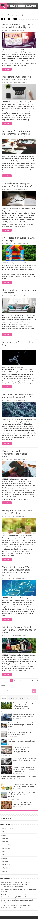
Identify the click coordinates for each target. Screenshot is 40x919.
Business (6, 832)
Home (3, 15)
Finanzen (6, 841)
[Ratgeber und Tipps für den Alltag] (19, 5)
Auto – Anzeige (8, 828)
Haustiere (6, 855)
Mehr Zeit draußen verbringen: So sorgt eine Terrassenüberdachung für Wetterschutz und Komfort (22, 724)
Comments (19, 698)
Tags (27, 698)
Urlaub (5, 871)
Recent (4, 698)
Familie (5, 838)
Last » (3, 685)
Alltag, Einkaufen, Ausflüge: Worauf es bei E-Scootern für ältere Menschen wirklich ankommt (21, 794)
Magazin (6, 861)
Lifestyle (5, 858)
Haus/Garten (7, 848)
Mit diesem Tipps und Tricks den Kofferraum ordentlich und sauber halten (19, 630)
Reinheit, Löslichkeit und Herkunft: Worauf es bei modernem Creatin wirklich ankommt (23, 769)
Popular (11, 698)
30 (32, 683)
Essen (5, 835)
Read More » (7, 69)
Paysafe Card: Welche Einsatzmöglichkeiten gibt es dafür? (16, 454)
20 (28, 680)
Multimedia (6, 864)
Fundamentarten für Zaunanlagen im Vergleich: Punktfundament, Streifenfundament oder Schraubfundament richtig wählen (16, 884)
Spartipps (6, 868)
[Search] (34, 691)
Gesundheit (7, 845)
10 (24, 680)
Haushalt (6, 851)
